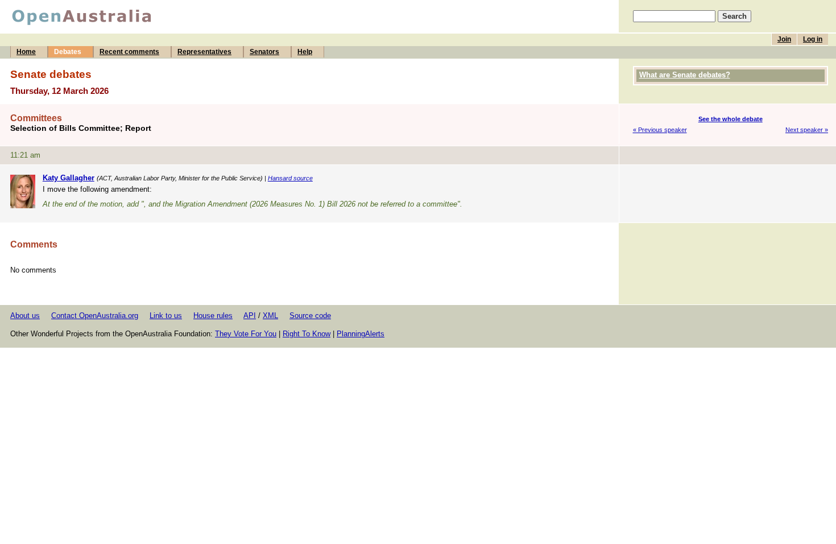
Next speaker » (806, 129)
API (249, 315)
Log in (812, 39)
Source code (310, 315)
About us (25, 315)
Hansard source (290, 178)
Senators (264, 52)
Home (26, 52)
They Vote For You (245, 333)
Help (304, 52)
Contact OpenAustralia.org (94, 315)
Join (784, 39)
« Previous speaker (660, 129)
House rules (213, 315)
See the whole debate (730, 119)
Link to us (166, 315)
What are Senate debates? (684, 75)
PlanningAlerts (360, 333)
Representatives (204, 52)
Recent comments (129, 52)
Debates (67, 52)
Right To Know (306, 333)
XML (270, 315)
